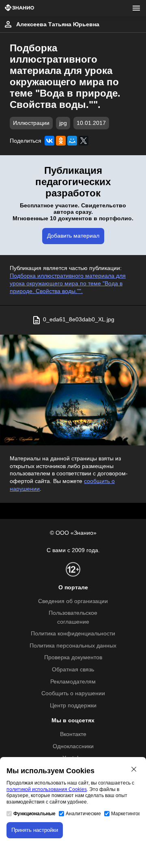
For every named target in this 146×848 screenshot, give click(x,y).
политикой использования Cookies (46, 789)
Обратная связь (73, 670)
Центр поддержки (73, 705)
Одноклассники (73, 746)
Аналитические (83, 813)
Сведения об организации (73, 601)
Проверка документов (73, 657)
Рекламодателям (73, 682)
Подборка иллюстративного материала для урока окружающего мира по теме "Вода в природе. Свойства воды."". (68, 283)
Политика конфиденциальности (73, 634)
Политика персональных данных (73, 646)
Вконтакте (73, 734)
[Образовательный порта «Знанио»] (19, 8)
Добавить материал (73, 236)
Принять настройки (34, 830)
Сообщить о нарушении (73, 693)
